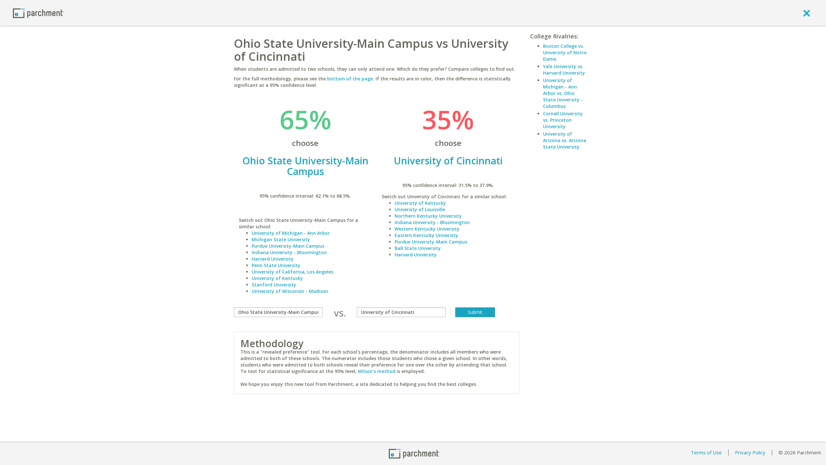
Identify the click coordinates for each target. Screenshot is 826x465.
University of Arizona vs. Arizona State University (564, 140)
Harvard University (273, 259)
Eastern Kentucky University (426, 235)
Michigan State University (281, 239)
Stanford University (274, 285)
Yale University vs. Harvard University (564, 69)
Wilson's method (376, 371)
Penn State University (276, 265)
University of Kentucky (277, 278)
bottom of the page (350, 79)
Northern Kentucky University (428, 216)
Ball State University (418, 248)
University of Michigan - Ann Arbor (291, 233)
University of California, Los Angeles (292, 272)
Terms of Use (706, 452)
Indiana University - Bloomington (289, 252)
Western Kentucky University (427, 229)
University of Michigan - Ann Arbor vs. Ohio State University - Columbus (563, 93)
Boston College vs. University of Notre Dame (565, 52)
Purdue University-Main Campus (288, 246)
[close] (806, 13)
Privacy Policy (750, 452)
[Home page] (38, 13)
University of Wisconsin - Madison (290, 291)
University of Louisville (420, 209)
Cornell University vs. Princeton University (563, 119)
